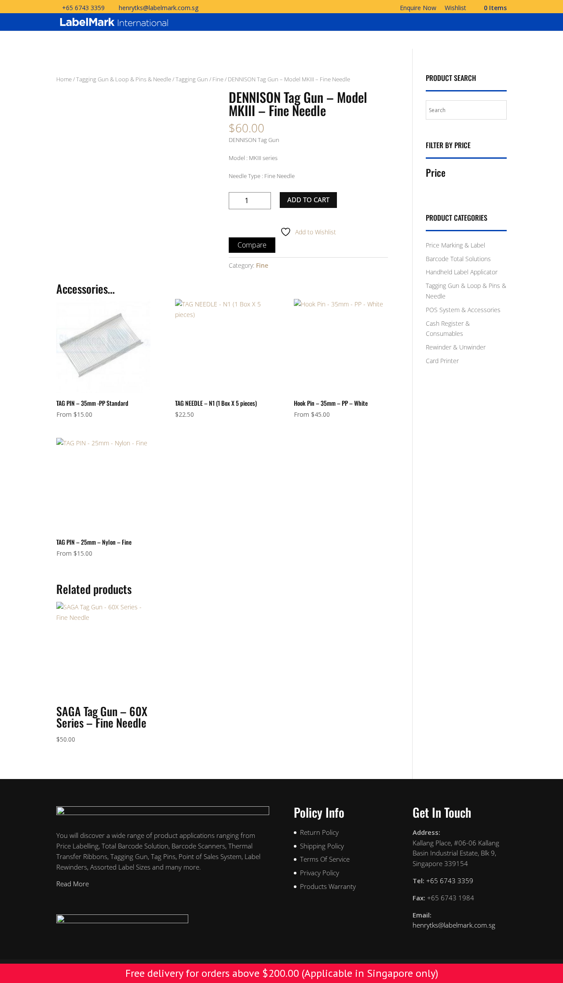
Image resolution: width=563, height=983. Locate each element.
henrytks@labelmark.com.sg (454, 925)
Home (64, 79)
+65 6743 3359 (83, 8)
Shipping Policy (322, 845)
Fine (217, 79)
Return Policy (319, 832)
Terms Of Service (325, 859)
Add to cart (308, 199)
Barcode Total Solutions (458, 259)
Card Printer (442, 361)
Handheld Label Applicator (461, 272)
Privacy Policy (319, 872)
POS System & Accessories (463, 310)
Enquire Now (418, 8)
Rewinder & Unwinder (456, 347)
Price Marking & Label (455, 245)
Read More (72, 883)
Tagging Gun (191, 79)
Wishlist (455, 8)
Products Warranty (328, 886)
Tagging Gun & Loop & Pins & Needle (123, 79)
